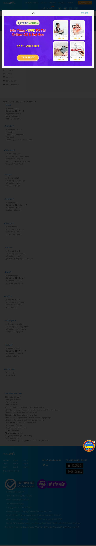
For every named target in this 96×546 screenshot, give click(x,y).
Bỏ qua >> (85, 12)
